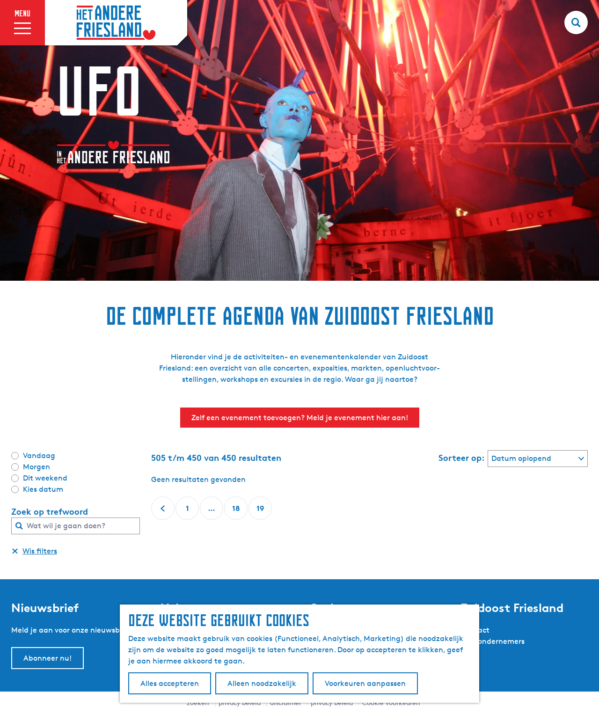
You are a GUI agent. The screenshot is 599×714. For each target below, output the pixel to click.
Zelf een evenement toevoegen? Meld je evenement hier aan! (299, 417)
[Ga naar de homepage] (116, 23)
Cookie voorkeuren (391, 703)
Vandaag (39, 455)
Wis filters (39, 550)
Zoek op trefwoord (49, 511)
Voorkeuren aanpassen (365, 683)
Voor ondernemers (492, 641)
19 (261, 511)
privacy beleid (332, 703)
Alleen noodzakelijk (261, 683)
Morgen (36, 466)
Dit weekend (45, 478)
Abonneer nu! (47, 658)
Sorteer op (461, 457)
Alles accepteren (169, 683)
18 (236, 511)
